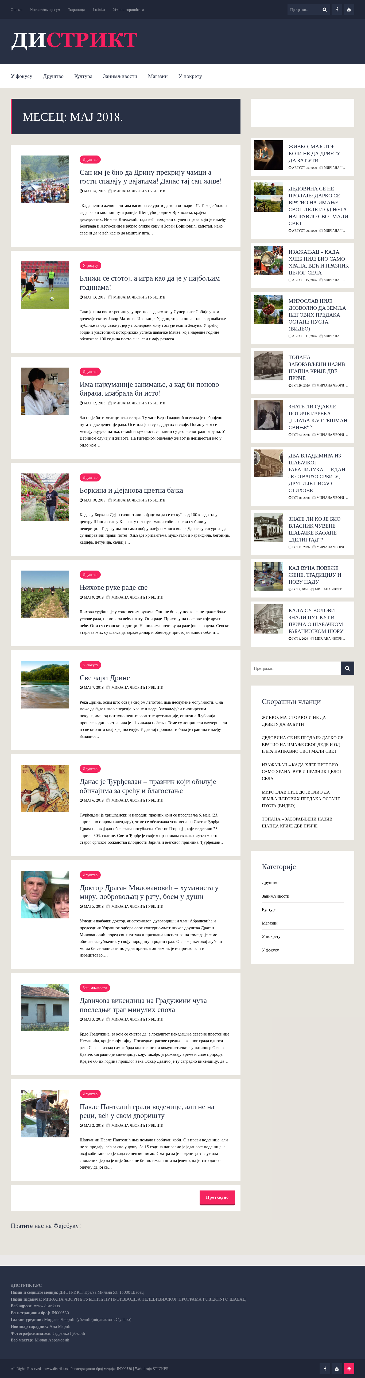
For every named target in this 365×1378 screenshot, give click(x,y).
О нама (16, 9)
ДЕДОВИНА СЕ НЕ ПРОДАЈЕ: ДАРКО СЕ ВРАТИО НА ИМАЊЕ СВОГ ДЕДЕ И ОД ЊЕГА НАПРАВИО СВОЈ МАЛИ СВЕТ (318, 206)
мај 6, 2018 (93, 800)
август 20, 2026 (304, 230)
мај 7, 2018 (93, 687)
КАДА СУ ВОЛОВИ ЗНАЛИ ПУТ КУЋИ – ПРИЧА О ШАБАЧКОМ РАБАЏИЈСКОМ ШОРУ (316, 621)
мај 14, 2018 (94, 190)
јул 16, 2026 (300, 497)
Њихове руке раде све (113, 587)
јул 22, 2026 (300, 434)
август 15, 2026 (304, 280)
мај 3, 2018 (93, 1019)
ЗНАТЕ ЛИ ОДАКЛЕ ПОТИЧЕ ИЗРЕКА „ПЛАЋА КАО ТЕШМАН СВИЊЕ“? (318, 417)
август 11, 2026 (304, 336)
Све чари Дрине (105, 677)
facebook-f (337, 9)
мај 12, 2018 (94, 402)
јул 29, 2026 (300, 385)
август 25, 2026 (304, 167)
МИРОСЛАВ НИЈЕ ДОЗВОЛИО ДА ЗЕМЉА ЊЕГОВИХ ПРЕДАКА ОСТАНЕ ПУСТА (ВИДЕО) (317, 314)
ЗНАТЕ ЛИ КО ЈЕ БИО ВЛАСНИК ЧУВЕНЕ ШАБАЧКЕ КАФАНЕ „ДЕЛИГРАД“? (314, 529)
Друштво (53, 75)
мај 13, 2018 (94, 297)
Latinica (99, 9)
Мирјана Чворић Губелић (138, 190)
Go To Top (349, 1368)
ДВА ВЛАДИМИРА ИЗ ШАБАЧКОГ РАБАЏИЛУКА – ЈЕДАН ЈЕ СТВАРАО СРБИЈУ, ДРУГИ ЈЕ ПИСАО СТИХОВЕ (317, 473)
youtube (349, 9)
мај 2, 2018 (93, 1125)
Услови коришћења (128, 9)
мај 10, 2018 (94, 500)
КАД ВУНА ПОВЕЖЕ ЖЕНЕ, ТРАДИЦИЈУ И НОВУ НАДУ (315, 574)
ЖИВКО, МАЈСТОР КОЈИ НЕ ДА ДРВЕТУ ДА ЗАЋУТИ (314, 153)
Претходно (217, 1197)
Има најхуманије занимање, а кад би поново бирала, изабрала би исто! (149, 388)
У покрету (190, 75)
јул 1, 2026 (299, 638)
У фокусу (21, 75)
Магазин (158, 75)
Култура (83, 75)
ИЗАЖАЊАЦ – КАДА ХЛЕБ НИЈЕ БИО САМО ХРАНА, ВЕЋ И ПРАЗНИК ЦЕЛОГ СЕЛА (319, 262)
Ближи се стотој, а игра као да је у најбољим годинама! (150, 282)
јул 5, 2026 (299, 589)
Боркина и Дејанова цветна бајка (131, 490)
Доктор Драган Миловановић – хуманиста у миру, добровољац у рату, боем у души (149, 891)
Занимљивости (120, 75)
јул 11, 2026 (300, 547)
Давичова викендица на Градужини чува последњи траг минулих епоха (143, 1004)
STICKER (161, 1368)
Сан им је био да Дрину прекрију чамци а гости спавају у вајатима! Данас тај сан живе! (151, 176)
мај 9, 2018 (93, 597)
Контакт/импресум (45, 9)
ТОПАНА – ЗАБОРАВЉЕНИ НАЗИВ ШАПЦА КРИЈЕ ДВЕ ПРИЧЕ (317, 367)
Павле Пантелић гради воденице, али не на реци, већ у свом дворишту (147, 1110)
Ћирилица (76, 9)
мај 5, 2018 (93, 906)
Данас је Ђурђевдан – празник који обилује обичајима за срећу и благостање (148, 785)
